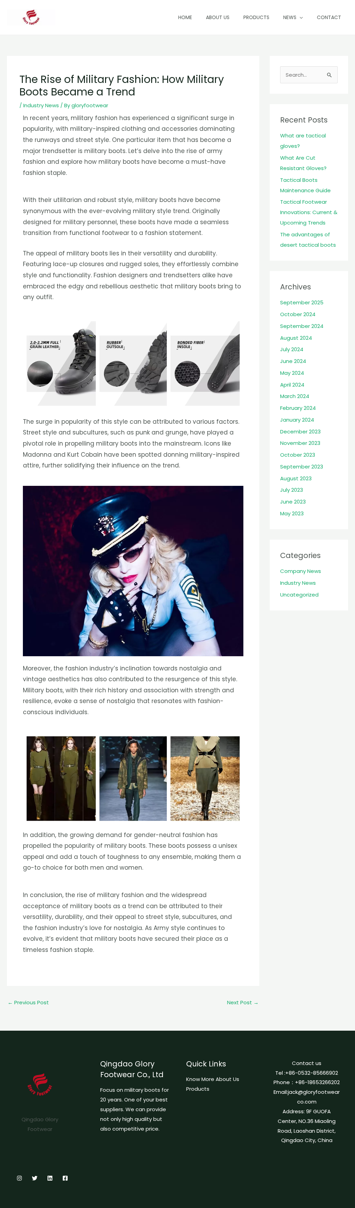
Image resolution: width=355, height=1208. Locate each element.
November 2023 (300, 443)
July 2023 (291, 489)
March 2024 (294, 396)
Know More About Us (212, 1079)
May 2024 (292, 373)
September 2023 (301, 466)
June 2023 (293, 501)
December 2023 (300, 431)
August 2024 (296, 337)
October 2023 (297, 454)
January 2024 (297, 419)
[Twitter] (34, 1178)
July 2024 (291, 349)
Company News (300, 571)
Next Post (243, 1002)
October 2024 (297, 314)
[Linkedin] (49, 1178)
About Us (218, 17)
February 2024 (298, 408)
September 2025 (301, 302)
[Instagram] (19, 1178)
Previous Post (28, 1002)
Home (185, 17)
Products (256, 17)
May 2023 (292, 513)
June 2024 (293, 361)
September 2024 (301, 326)
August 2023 (296, 478)
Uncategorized (299, 594)
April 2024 (292, 384)
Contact (329, 17)
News (289, 17)
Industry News (41, 105)
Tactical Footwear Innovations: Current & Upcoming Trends (308, 212)
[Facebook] (65, 1178)
